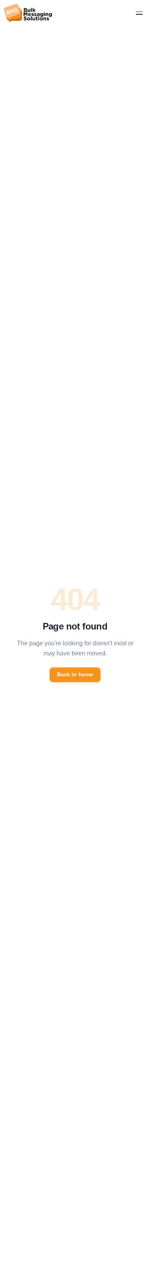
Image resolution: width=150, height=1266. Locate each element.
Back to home (75, 674)
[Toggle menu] (139, 13)
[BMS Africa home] (28, 13)
